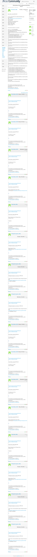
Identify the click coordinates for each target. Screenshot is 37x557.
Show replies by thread (24, 92)
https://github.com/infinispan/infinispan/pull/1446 (20, 190)
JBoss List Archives (25, 1)
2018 (3, 28)
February (3, 56)
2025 (3, 8)
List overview (4, 69)
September (3, 50)
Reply (9, 90)
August (3, 51)
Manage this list (31, 3)
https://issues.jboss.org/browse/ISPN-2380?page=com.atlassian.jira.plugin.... (14, 101)
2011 (3, 61)
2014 (3, 39)
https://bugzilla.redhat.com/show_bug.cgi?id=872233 (17, 250)
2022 (3, 17)
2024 (3, 11)
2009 (3, 66)
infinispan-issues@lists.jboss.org (31, 14)
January (3, 57)
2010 (3, 63)
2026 (3, 5)
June (3, 52)
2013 (3, 42)
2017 (3, 31)
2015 (3, 36)
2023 (3, 14)
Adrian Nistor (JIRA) (14, 9)
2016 (3, 34)
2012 (3, 45)
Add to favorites (32, 20)
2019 (3, 25)
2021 (3, 19)
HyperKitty (18, 555)
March (3, 55)
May (3, 53)
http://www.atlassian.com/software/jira (13, 88)
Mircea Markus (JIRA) (14, 94)
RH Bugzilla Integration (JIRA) (16, 233)
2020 (3, 22)
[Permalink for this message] (27, 11)
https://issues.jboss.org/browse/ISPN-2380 (16, 18)
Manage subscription (33, 16)
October (3, 49)
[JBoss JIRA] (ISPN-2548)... (31, 7)
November (3, 48)
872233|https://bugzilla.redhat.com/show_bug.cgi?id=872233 (17, 280)
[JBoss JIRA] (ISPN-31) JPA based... (13, 7)
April (3, 54)
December (3, 47)
